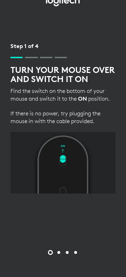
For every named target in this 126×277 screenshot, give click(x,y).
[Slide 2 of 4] (59, 252)
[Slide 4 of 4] (75, 252)
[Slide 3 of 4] (67, 252)
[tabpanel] (62, 118)
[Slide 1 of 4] (50, 252)
